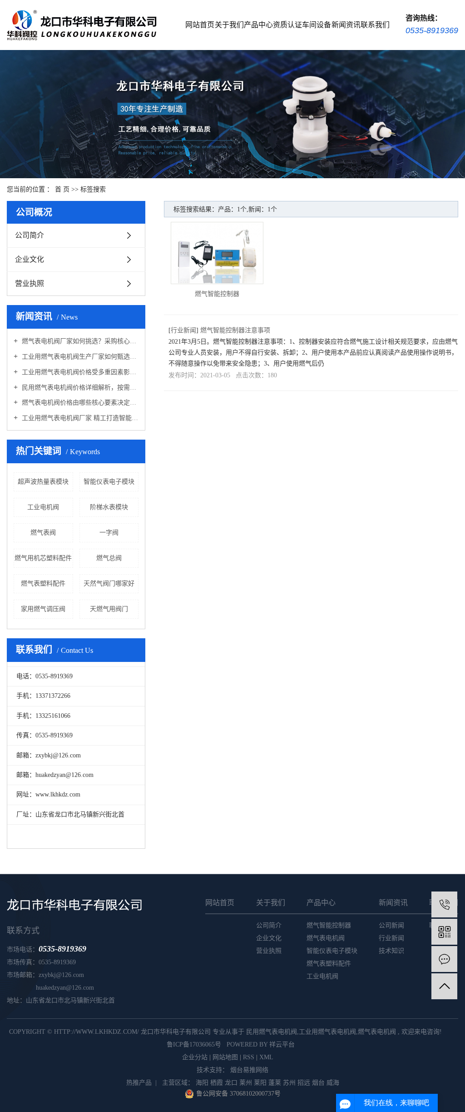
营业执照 (29, 283)
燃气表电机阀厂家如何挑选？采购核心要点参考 (79, 341)
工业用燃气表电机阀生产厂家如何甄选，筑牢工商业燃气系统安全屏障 (79, 356)
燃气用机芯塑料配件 (43, 558)
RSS (248, 1057)
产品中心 (258, 25)
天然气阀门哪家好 (109, 583)
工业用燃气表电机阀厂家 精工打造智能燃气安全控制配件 (79, 418)
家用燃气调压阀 (43, 609)
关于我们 (229, 25)
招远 (303, 1082)
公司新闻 (391, 925)
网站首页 (199, 25)
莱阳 (260, 1082)
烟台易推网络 (248, 1070)
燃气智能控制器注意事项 (235, 330)
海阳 (202, 1082)
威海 (332, 1082)
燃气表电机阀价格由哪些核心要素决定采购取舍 (79, 402)
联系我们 (375, 25)
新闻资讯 (346, 25)
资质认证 (287, 25)
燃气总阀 (109, 558)
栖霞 (216, 1082)
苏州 (289, 1082)
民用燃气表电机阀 (271, 1031)
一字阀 (109, 532)
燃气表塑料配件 (43, 583)
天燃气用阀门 (109, 609)
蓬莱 (274, 1082)
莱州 (245, 1082)
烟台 (318, 1082)
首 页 (62, 189)
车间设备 (316, 25)
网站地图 (225, 1057)
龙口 (231, 1082)
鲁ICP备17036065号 (194, 1044)
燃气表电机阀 (326, 938)
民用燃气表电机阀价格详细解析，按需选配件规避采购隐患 (79, 387)
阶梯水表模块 (109, 507)
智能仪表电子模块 (109, 481)
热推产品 (139, 1082)
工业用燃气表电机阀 (327, 1031)
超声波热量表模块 (43, 481)
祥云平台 (282, 1044)
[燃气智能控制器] (217, 253)
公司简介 (29, 235)
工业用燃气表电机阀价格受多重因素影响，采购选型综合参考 (79, 372)
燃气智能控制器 (217, 294)
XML (266, 1057)
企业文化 (29, 259)
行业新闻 (183, 330)
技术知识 (391, 950)
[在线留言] (444, 959)
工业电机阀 (43, 507)
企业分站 (195, 1057)
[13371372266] (444, 904)
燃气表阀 (43, 532)
